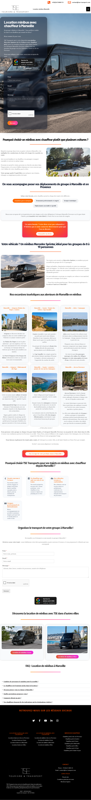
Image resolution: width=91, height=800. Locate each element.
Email (10, 86)
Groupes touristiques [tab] (70, 200)
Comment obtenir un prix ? (12, 698)
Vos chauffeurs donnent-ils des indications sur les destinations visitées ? (28, 702)
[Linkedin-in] (51, 720)
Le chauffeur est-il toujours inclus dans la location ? (21, 686)
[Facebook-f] (39, 720)
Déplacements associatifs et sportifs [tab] (45, 206)
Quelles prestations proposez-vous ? (16, 694)
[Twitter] (33, 720)
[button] (45, 682)
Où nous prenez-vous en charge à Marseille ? (18, 690)
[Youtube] (45, 720)
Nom (10, 77)
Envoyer (12, 123)
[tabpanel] (45, 215)
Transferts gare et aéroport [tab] (23, 200)
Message (11, 95)
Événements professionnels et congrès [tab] (47, 200)
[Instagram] (57, 720)
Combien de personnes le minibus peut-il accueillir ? (21, 681)
